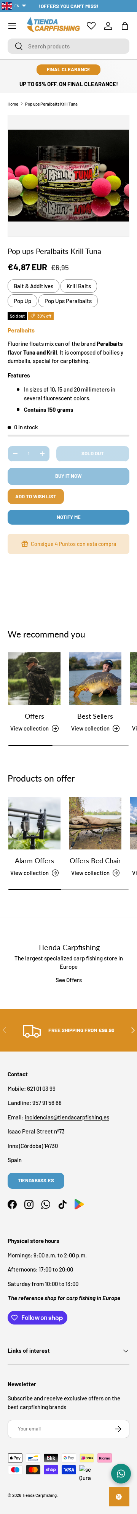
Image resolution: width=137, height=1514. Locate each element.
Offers (34, 716)
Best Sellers (95, 716)
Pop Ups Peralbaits (68, 300)
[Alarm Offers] (34, 823)
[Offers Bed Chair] (95, 823)
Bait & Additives (33, 286)
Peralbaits (21, 330)
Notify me (69, 517)
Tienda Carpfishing (39, 1495)
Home (13, 103)
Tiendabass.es (36, 1180)
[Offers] (34, 678)
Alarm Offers (34, 860)
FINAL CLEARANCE (68, 69)
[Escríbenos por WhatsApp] (121, 1473)
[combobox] (68, 46)
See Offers (69, 979)
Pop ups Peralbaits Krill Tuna (51, 103)
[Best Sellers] (95, 678)
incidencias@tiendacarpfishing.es (67, 1117)
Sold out (92, 453)
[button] (124, 26)
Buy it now (68, 476)
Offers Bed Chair (95, 860)
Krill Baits (79, 286)
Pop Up (22, 300)
